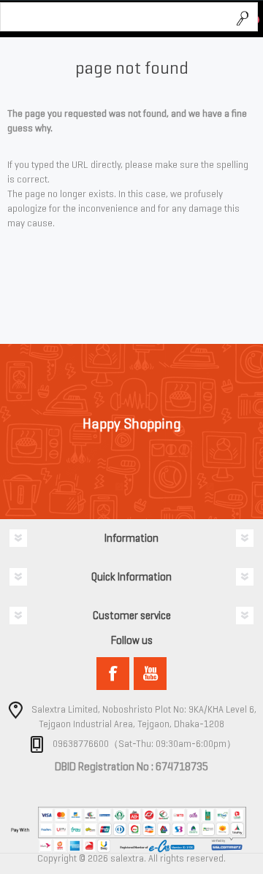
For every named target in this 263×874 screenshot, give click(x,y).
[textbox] (115, 17)
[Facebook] (112, 673)
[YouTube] (150, 673)
